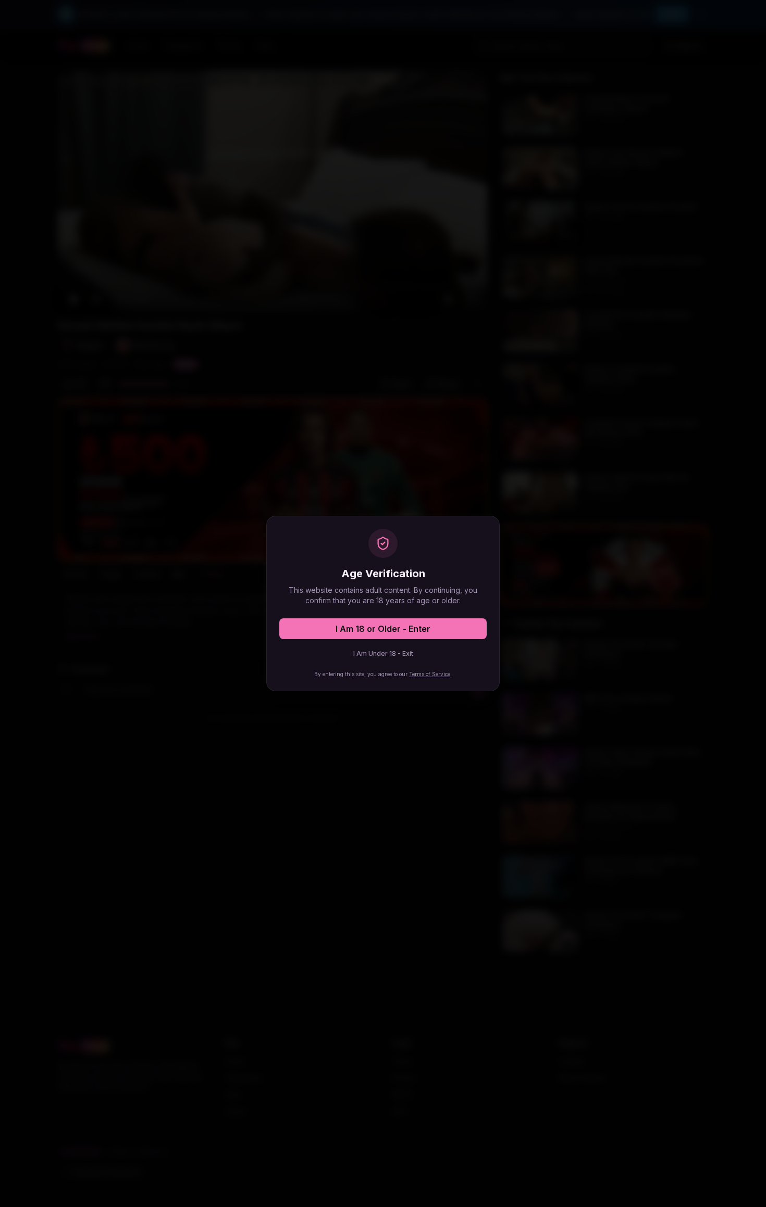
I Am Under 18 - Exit (383, 653)
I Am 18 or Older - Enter (383, 629)
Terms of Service (429, 674)
